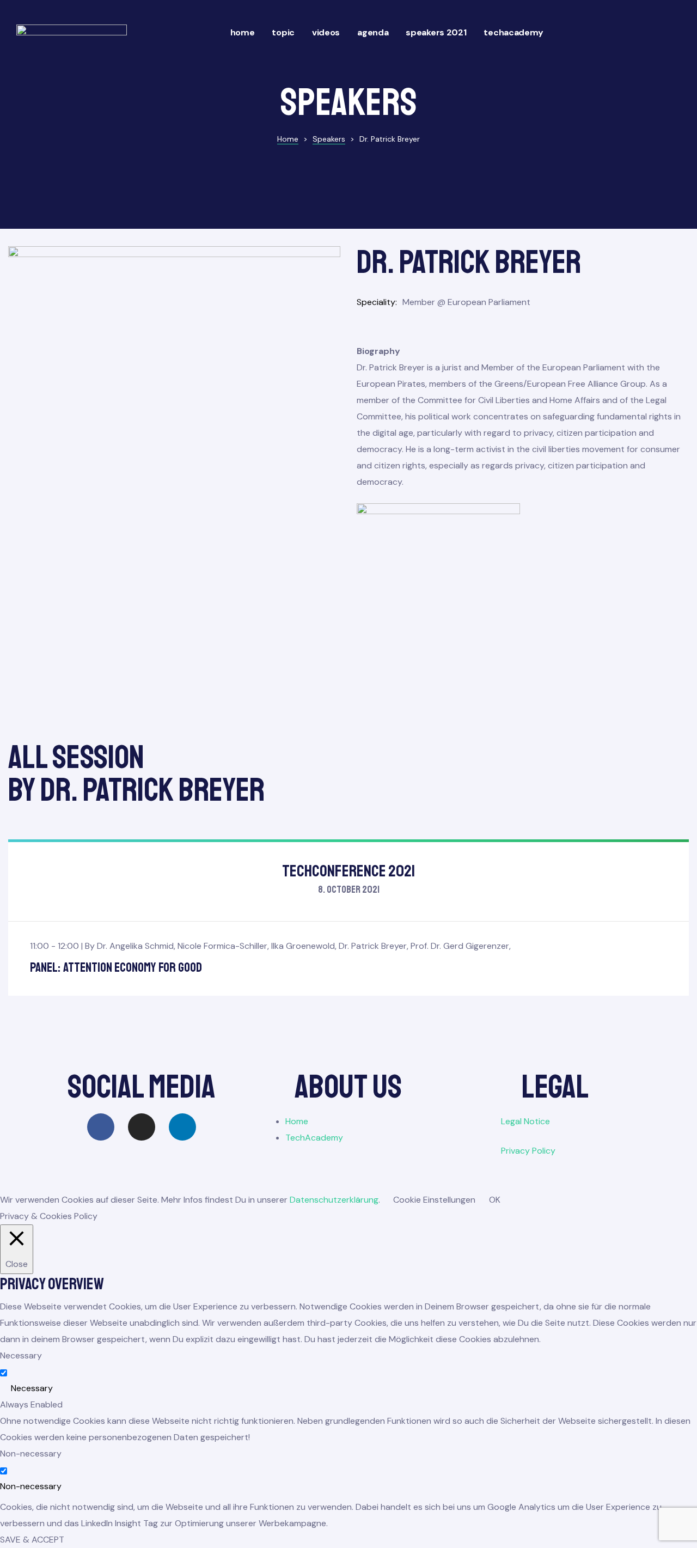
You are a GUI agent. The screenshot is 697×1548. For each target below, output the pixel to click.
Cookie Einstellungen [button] (434, 1199)
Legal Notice (525, 1121)
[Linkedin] (182, 1127)
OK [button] (494, 1199)
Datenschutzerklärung (334, 1199)
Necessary (32, 1388)
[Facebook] (100, 1127)
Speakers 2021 (436, 32)
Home (242, 32)
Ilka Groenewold (303, 946)
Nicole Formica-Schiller (222, 946)
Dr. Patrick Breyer (373, 946)
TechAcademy (513, 32)
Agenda (372, 32)
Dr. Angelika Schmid (135, 946)
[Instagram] (141, 1127)
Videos (326, 32)
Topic (283, 32)
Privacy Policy (528, 1150)
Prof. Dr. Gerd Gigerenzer (460, 946)
